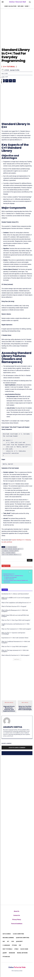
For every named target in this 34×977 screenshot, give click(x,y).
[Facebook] (3, 80)
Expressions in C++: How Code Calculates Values (15, 637)
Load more (16, 659)
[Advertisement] (17, 25)
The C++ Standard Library (8, 552)
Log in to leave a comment (17, 747)
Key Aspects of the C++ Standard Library (13, 575)
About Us (16, 911)
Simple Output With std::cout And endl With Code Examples (15, 615)
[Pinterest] (10, 80)
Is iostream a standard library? (10, 550)
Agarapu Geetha (14, 70)
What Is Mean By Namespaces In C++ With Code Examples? (15, 610)
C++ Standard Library (11, 547)
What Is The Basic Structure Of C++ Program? (14, 606)
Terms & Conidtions (16, 923)
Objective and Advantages (11, 577)
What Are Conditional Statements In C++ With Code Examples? (16, 642)
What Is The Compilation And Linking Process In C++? (16, 602)
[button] (1, 81)
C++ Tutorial (9, 66)
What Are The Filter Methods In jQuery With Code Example (25, 708)
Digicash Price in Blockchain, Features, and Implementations (9, 709)
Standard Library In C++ (9, 574)
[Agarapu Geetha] (3, 70)
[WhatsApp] (14, 80)
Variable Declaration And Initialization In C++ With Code (15, 624)
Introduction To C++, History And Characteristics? (15, 594)
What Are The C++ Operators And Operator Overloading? (13, 633)
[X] (6, 80)
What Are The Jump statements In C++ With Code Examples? (15, 650)
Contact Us (16, 915)
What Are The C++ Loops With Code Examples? (14, 646)
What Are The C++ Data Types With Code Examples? (16, 620)
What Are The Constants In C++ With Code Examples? (16, 629)
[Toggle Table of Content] (29, 571)
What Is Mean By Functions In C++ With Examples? (15, 655)
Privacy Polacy (16, 919)
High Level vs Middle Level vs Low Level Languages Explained (16, 598)
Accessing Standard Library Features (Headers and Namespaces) (16, 581)
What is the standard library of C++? (11, 554)
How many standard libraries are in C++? (12, 548)
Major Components (10, 578)
